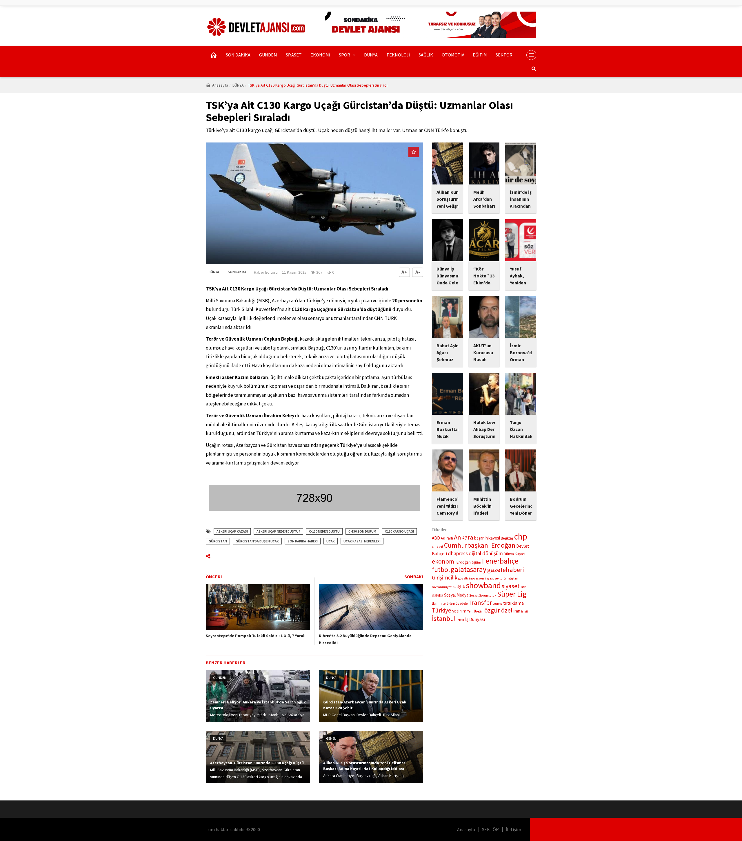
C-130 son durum (362, 531)
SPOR (345, 55)
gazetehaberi (505, 570)
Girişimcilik (444, 577)
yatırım (459, 611)
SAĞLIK (426, 55)
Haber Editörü (266, 272)
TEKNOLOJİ (398, 55)
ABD (436, 538)
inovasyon (476, 578)
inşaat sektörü (495, 578)
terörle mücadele (455, 604)
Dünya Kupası (514, 553)
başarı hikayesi (487, 538)
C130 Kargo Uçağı (399, 531)
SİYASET (294, 55)
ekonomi (444, 561)
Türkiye (441, 610)
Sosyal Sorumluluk (482, 595)
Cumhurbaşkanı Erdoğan (479, 545)
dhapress (458, 553)
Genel (331, 738)
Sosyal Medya (456, 595)
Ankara (463, 537)
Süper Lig (512, 594)
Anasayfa (220, 85)
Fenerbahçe (500, 561)
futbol (441, 569)
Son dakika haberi (303, 541)
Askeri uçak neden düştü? (278, 531)
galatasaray (468, 569)
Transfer (480, 602)
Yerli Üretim (475, 611)
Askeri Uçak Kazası (232, 531)
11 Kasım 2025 (294, 272)
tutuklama (513, 603)
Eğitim (476, 562)
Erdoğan (464, 562)
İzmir (460, 619)
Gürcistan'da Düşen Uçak (257, 541)
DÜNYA (371, 55)
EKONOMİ (320, 55)
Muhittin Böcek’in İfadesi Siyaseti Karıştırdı (482, 513)
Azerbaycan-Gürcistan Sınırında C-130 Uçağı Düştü (257, 762)
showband (483, 585)
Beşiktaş (507, 538)
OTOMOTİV (453, 55)
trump (497, 603)
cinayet (437, 546)
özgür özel (498, 610)
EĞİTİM (480, 55)
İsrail (524, 611)
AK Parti (447, 538)
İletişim (513, 829)
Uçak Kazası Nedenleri (362, 541)
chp (520, 536)
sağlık (459, 586)
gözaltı (463, 578)
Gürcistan (218, 541)
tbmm (437, 603)
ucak (330, 541)
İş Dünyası (475, 619)
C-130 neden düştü (324, 531)
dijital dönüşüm (486, 553)
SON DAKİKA (238, 55)
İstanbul (444, 618)
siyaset (511, 586)
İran (516, 611)
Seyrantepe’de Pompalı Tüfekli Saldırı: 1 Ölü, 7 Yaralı (255, 635)
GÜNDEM (268, 55)
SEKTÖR (504, 55)
